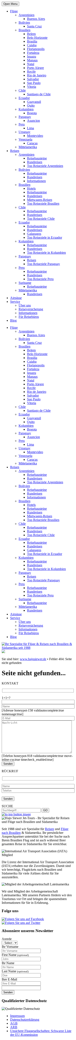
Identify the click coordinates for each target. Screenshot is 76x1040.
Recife (31, 71)
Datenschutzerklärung (24, 1019)
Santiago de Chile (39, 94)
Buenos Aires (36, 19)
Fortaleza (33, 52)
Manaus (32, 60)
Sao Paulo (34, 83)
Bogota (32, 113)
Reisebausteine (37, 158)
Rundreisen (34, 162)
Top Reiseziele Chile (41, 218)
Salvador (33, 79)
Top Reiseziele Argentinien (45, 166)
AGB (14, 1023)
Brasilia (32, 41)
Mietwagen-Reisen (39, 200)
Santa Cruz (34, 26)
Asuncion (33, 120)
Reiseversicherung (31, 309)
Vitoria (31, 86)
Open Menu (10, 3)
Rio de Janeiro (36, 75)
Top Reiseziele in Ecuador (44, 237)
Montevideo (35, 135)
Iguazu (31, 56)
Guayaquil (34, 101)
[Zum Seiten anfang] (16, 814)
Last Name (15, 971)
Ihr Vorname (10, 946)
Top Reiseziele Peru (40, 279)
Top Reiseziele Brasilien (43, 203)
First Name (15, 955)
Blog (13, 320)
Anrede (7, 939)
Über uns (25, 305)
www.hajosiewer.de (33, 659)
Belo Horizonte (37, 37)
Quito (31, 105)
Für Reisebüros (29, 316)
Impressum (17, 1016)
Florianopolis (36, 49)
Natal (30, 64)
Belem (31, 34)
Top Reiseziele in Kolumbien (46, 252)
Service (15, 301)
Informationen (36, 181)
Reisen (14, 151)
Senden (8, 992)
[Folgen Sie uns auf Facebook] (23, 919)
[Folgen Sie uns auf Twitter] (21, 923)
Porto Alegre (35, 68)
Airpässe (16, 298)
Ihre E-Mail (9, 979)
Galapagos (34, 233)
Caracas (32, 143)
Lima (30, 128)
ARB (13, 1027)
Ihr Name (8, 963)
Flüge (14, 11)
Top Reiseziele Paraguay (43, 264)
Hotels (31, 188)
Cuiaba (32, 45)
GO (45, 810)
